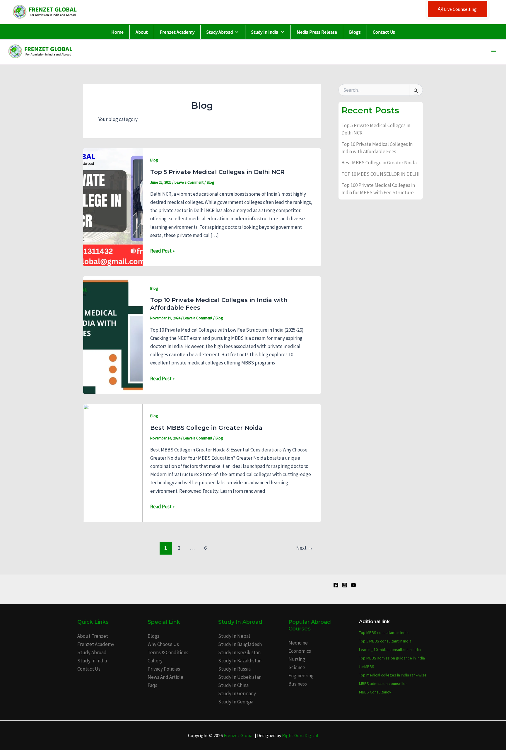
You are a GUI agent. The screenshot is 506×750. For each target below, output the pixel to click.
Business (297, 684)
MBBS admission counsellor (383, 683)
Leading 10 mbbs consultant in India (390, 649)
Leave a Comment (189, 182)
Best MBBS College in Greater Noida (206, 427)
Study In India (264, 32)
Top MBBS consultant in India (383, 632)
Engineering (301, 675)
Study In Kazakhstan (239, 660)
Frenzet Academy (177, 32)
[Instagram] (344, 585)
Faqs (152, 685)
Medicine (298, 643)
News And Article (165, 677)
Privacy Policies (164, 669)
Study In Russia (234, 669)
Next (304, 547)
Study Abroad (219, 32)
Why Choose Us (163, 644)
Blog (154, 160)
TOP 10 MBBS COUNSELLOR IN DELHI (380, 174)
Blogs (355, 32)
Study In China (233, 685)
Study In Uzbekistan (239, 677)
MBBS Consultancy (375, 692)
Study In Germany (237, 693)
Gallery (155, 660)
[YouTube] (353, 585)
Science (296, 667)
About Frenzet (92, 636)
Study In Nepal (234, 636)
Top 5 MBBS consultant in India (385, 641)
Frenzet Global (239, 735)
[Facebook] (336, 585)
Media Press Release (317, 32)
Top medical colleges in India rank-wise (393, 675)
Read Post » (162, 250)
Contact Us (384, 32)
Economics (299, 651)
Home (117, 32)
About (142, 32)
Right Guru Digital (300, 735)
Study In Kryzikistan (239, 652)
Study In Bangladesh (240, 644)
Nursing (296, 659)
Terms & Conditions (168, 652)
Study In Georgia (235, 701)
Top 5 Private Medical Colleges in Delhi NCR (217, 171)
